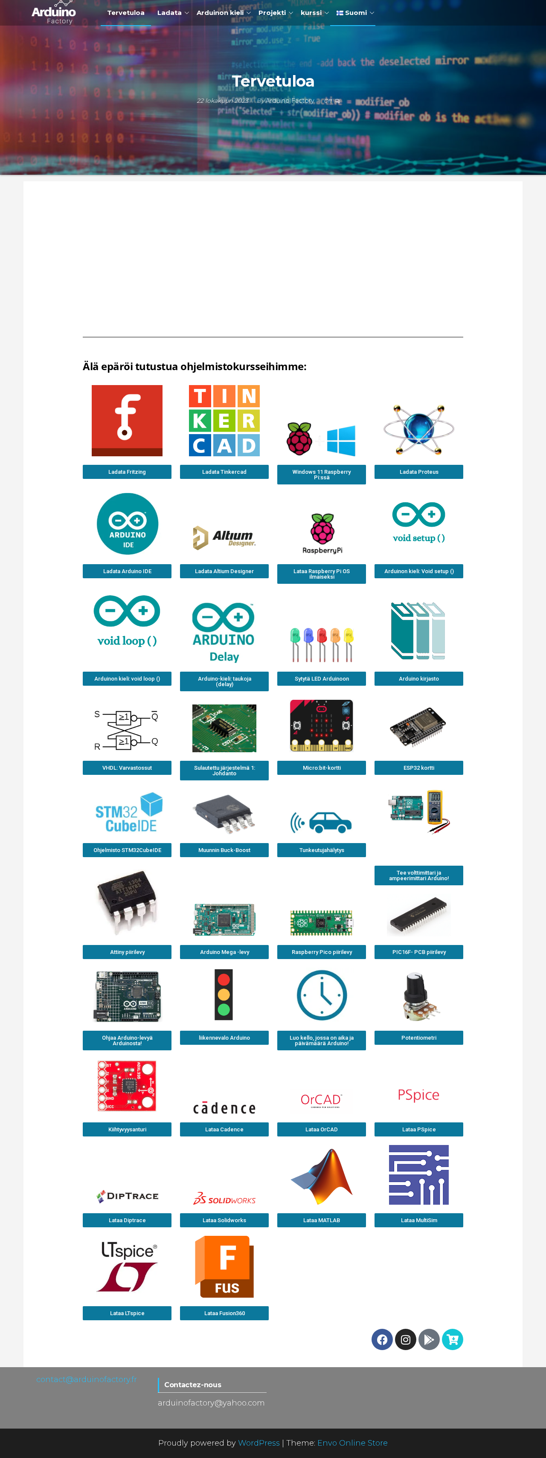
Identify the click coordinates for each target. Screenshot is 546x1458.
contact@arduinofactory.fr (86, 1379)
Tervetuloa (126, 13)
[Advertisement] (273, 262)
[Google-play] (429, 1339)
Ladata (169, 13)
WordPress (259, 1443)
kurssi (311, 13)
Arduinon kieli (220, 13)
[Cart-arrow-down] (452, 1339)
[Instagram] (405, 1339)
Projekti (272, 13)
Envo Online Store (352, 1443)
